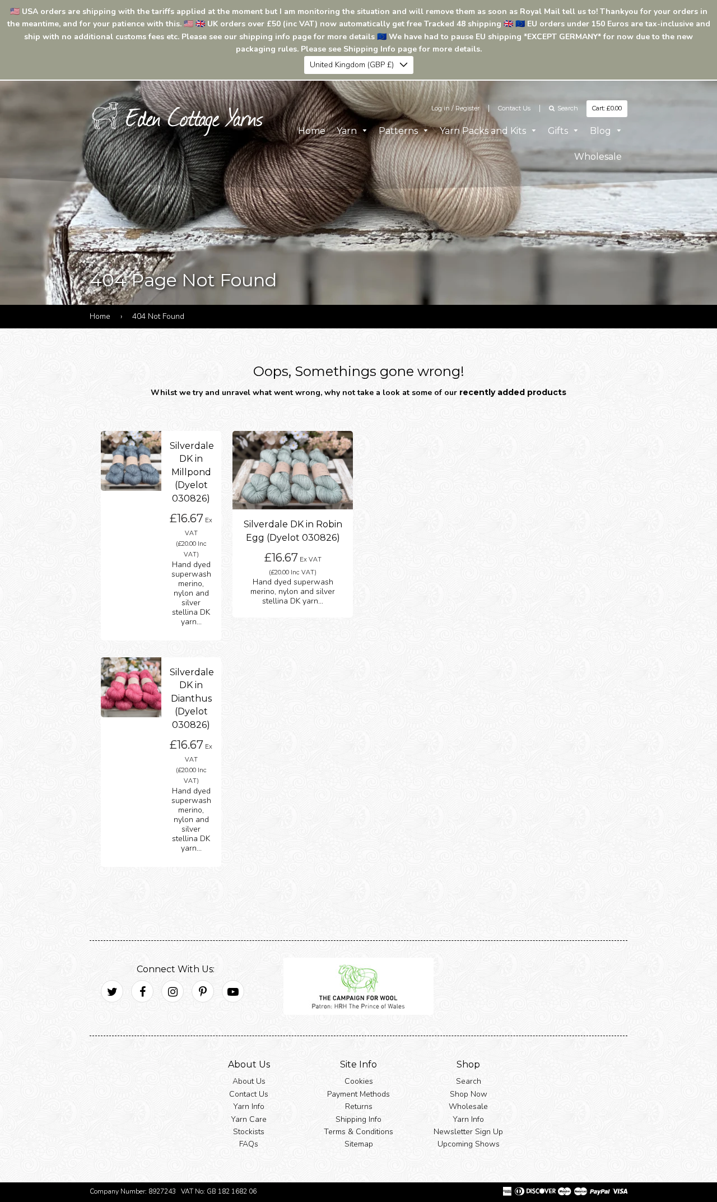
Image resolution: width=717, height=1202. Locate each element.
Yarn (348, 131)
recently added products (512, 392)
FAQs (248, 1144)
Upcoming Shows (468, 1144)
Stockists (248, 1131)
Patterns (399, 131)
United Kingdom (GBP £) (352, 64)
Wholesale (598, 156)
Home (311, 131)
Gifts (559, 131)
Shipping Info (358, 1119)
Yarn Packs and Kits (484, 131)
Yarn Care (249, 1119)
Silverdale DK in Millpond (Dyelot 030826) (192, 472)
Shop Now (468, 1094)
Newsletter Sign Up (468, 1131)
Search (468, 1081)
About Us (249, 1081)
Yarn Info (248, 1106)
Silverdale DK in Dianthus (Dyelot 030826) (192, 698)
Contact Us (514, 108)
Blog (601, 131)
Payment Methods (358, 1094)
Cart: (607, 108)
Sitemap (358, 1144)
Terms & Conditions (358, 1131)
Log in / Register (455, 108)
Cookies (358, 1081)
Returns (359, 1106)
